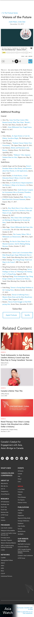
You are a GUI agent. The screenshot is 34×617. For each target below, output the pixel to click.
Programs (5, 525)
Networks (5, 555)
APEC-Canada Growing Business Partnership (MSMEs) (24, 551)
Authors (3, 520)
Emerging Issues (5, 537)
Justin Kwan (13, 22)
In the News (21, 489)
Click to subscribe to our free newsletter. (25, 612)
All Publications (5, 501)
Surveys (20, 528)
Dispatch (3, 352)
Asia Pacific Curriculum (24, 544)
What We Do (4, 483)
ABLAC (3, 563)
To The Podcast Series (10, 13)
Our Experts (21, 500)
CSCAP (3, 573)
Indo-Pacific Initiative (6, 528)
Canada (20, 473)
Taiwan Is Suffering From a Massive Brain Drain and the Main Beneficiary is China (17, 297)
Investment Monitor (23, 546)
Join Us (3, 489)
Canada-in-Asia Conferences (7, 474)
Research (5, 499)
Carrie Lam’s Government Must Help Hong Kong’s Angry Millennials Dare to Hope (17, 255)
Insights (20, 513)
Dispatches (21, 515)
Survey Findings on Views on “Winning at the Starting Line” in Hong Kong (17, 271)
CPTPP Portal (4, 515)
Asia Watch (8, 611)
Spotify (27, 315)
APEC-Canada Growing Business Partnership (7, 546)
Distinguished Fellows (7, 560)
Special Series (21, 531)
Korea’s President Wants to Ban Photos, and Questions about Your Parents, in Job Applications (17, 168)
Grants (3, 517)
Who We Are (4, 486)
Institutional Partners (6, 576)
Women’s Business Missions (8, 543)
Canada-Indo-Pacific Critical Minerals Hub (8, 534)
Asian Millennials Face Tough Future (19, 127)
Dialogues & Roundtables (8, 530)
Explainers (20, 523)
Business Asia (4, 512)
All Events (20, 471)
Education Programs (6, 540)
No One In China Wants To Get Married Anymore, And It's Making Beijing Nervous (16, 244)
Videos (20, 494)
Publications (23, 507)
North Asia (4, 507)
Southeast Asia (5, 504)
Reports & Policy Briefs (24, 518)
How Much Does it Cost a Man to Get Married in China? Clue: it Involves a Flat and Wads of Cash (17, 210)
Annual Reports (5, 494)
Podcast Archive (22, 502)
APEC (2, 568)
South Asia (4, 509)
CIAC (19, 481)
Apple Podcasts (11, 315)
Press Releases (22, 497)
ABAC (2, 565)
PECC (2, 571)
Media (20, 486)
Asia (19, 476)
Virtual (19, 479)
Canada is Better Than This (11, 391)
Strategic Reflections (23, 521)
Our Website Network (23, 540)
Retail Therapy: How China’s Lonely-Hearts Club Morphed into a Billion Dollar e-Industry (15, 424)
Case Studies (21, 526)
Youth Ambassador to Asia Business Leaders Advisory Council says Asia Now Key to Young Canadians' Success (16, 357)
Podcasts (20, 492)
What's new (6, 468)
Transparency (4, 491)
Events (21, 468)
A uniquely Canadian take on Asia (25, 608)
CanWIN (3, 557)
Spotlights (20, 534)
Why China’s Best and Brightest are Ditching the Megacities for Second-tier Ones (16, 220)
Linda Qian (21, 22)
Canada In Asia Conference (25, 555)
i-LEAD (3, 550)
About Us (5, 480)
